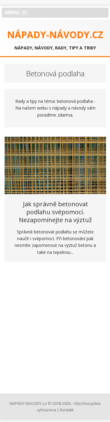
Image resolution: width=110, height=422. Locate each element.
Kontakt (66, 410)
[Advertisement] (55, 330)
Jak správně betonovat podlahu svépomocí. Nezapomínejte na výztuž (55, 212)
